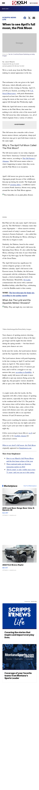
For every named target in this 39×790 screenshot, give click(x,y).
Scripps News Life (9, 19)
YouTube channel (20, 436)
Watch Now (33, 3)
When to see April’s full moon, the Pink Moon (19, 445)
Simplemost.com (25, 448)
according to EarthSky (24, 372)
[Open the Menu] (3, 3)
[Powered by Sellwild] (34, 601)
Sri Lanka (27, 279)
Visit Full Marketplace (30, 486)
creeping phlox (15, 184)
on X (30, 433)
